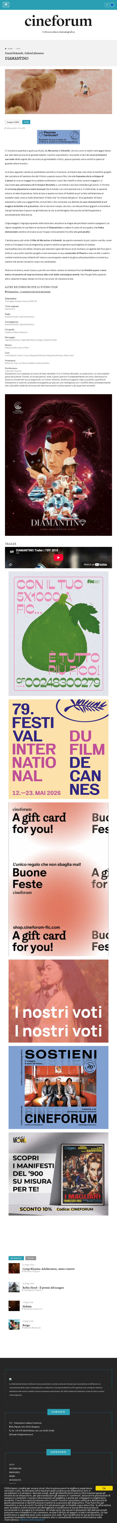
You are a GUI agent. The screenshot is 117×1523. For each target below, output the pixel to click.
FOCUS (31, 1258)
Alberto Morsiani (32, 1328)
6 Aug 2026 (28, 1321)
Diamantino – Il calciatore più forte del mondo (29, 291)
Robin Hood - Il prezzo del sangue (43, 1287)
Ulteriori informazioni (32, 1519)
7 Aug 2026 (28, 1302)
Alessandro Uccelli (16, 128)
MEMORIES (14, 1472)
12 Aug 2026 (28, 1283)
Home (10, 49)
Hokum (27, 1306)
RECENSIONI (16, 1258)
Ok (104, 1488)
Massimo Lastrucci (33, 1309)
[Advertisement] (30, 1237)
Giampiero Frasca (33, 1290)
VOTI (11, 1464)
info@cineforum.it (25, 1434)
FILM (26, 122)
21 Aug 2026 (28, 1264)
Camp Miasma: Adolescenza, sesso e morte (49, 1268)
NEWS (12, 1476)
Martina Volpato (32, 1271)
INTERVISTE (15, 1480)
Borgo (26, 1325)
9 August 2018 (13, 122)
